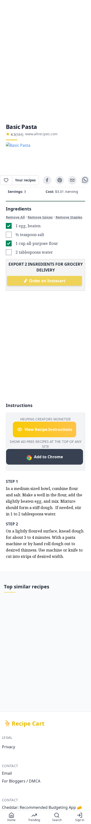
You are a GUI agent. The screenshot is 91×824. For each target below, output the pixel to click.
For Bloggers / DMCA (21, 781)
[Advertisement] (45, 61)
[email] (72, 180)
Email (7, 773)
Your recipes (25, 180)
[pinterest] (59, 180)
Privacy (8, 747)
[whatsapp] (85, 180)
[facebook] (47, 180)
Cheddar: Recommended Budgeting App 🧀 (42, 807)
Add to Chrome (48, 456)
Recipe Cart (28, 723)
